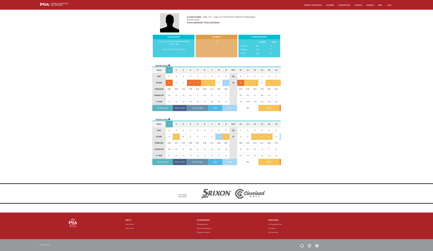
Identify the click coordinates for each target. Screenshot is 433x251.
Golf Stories (272, 228)
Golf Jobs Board (273, 232)
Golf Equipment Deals (275, 224)
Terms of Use (129, 228)
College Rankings (202, 224)
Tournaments (203, 220)
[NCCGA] (73, 222)
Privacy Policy (129, 224)
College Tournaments (203, 232)
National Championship (204, 228)
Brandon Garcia (162, 65)
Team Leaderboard (211, 22)
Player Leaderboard (195, 22)
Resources (273, 220)
